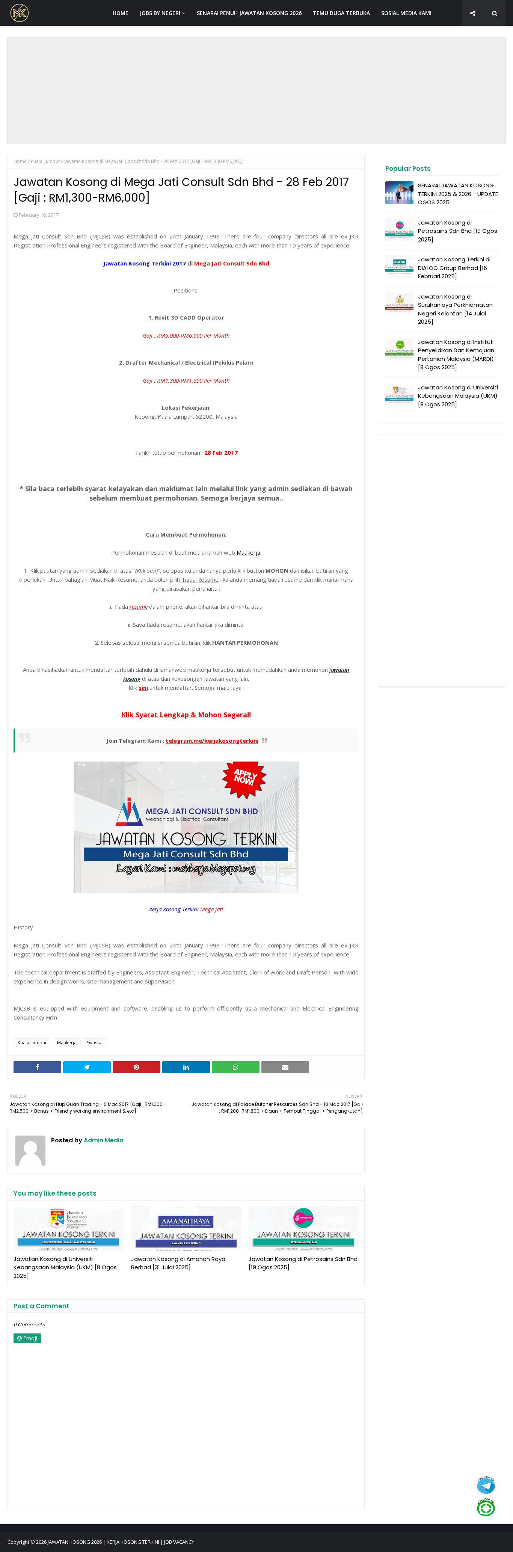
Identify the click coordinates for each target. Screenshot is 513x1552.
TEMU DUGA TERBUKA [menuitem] (341, 13)
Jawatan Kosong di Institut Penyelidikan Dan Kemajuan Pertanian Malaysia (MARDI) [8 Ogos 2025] (456, 354)
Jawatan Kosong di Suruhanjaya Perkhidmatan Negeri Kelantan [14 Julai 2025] (455, 309)
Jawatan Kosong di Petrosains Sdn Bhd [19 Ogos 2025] (303, 1263)
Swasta (94, 1042)
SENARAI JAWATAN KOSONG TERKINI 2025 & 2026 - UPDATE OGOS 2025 (458, 193)
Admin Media (103, 1140)
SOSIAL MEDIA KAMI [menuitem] (406, 13)
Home (20, 161)
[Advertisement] (256, 90)
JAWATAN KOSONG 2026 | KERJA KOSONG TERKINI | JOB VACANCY (121, 1541)
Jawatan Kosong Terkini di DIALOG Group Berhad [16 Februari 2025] (454, 267)
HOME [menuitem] (120, 13)
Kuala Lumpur (45, 161)
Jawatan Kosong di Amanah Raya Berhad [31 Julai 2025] (178, 1263)
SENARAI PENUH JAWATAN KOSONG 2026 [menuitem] (249, 13)
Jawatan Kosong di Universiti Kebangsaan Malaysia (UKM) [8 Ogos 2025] (65, 1267)
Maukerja (67, 1042)
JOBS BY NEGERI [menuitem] (160, 13)
